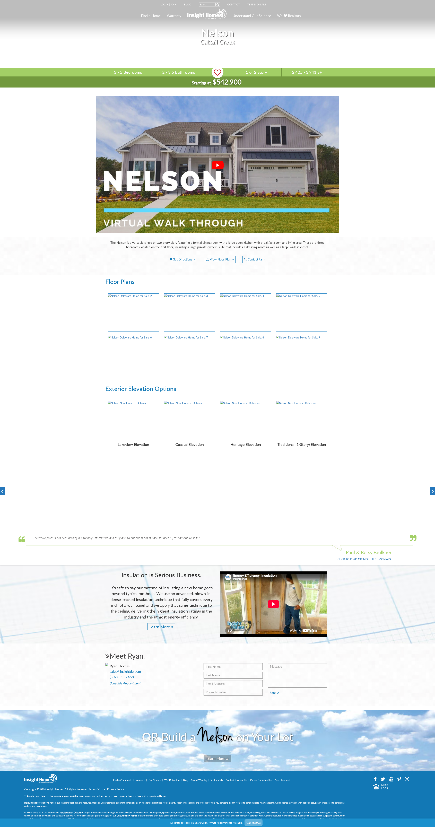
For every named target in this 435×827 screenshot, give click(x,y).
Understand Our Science (252, 15)
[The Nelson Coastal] (43, 491)
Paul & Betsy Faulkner (369, 552)
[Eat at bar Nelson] (130, 474)
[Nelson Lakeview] (217, 474)
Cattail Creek (217, 42)
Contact (233, 4)
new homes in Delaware (71, 812)
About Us (242, 780)
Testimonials (256, 4)
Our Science (155, 780)
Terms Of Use (97, 789)
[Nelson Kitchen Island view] (130, 509)
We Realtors (289, 15)
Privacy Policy (115, 789)
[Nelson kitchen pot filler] (305, 491)
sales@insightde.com (125, 671)
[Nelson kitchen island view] (392, 509)
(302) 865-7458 (122, 676)
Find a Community (123, 780)
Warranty (174, 15)
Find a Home (151, 15)
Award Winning (199, 780)
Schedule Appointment (125, 683)
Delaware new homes (127, 815)
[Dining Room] (392, 474)
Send (273, 693)
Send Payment (282, 780)
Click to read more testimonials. (364, 559)
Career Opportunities (261, 780)
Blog (187, 4)
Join (174, 4)
